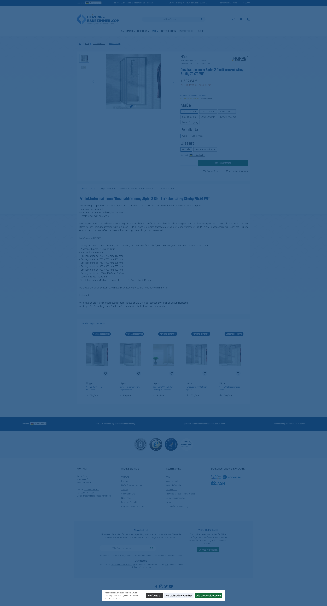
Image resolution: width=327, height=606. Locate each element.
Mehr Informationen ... (113, 598)
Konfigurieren (154, 595)
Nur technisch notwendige (179, 595)
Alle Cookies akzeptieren (208, 595)
